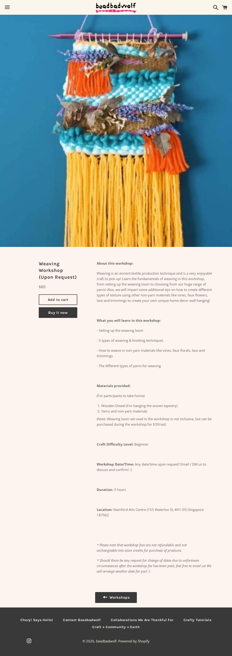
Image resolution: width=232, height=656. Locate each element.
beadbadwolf (106, 641)
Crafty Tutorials (198, 620)
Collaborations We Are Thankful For (142, 620)
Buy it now (58, 312)
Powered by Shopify (134, 641)
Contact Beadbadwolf (82, 620)
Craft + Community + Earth (116, 627)
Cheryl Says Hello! (36, 620)
